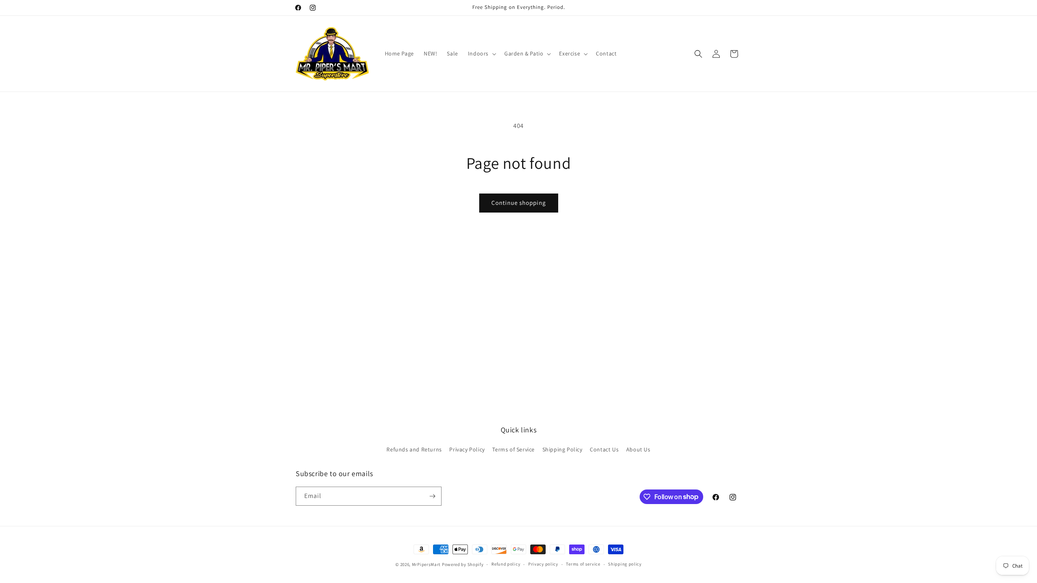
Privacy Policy (466, 449)
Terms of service (583, 564)
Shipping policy (625, 564)
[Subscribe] (432, 496)
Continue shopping (518, 202)
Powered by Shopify (463, 564)
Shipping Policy (562, 449)
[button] (481, 53)
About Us (638, 449)
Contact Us (604, 449)
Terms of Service (513, 449)
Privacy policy (543, 564)
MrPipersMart (426, 564)
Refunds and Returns (414, 449)
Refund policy (505, 564)
